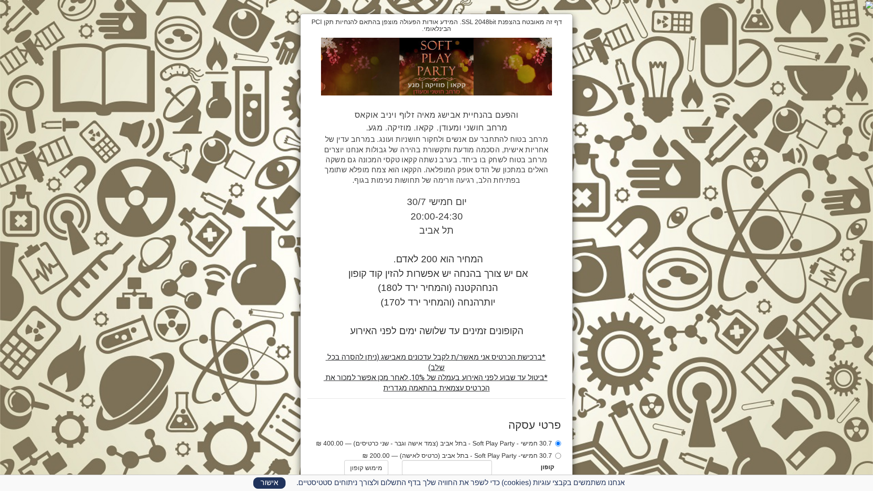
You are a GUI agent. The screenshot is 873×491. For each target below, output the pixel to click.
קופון (547, 467)
